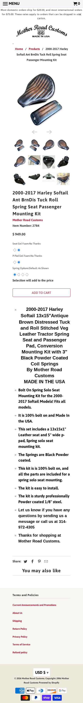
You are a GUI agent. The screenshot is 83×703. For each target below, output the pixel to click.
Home (19, 48)
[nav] (11, 4)
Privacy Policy (20, 636)
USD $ (41, 672)
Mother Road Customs (28, 220)
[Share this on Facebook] (32, 561)
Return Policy (20, 628)
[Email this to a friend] (45, 561)
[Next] (49, 131)
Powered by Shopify (49, 682)
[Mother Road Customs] (41, 31)
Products (34, 48)
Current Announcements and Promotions (34, 605)
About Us (17, 612)
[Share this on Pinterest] (39, 561)
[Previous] (34, 131)
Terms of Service (21, 644)
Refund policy (20, 652)
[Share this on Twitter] (25, 561)
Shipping (17, 620)
